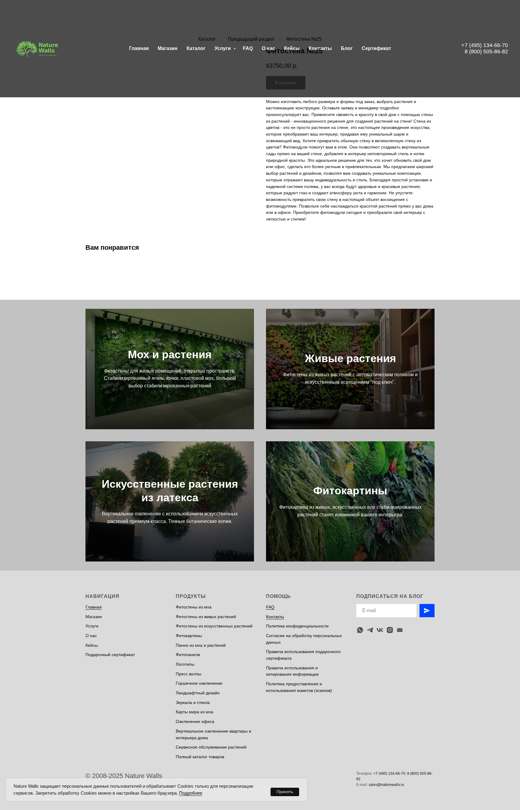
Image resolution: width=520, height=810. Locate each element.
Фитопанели (188, 654)
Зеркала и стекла (193, 702)
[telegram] (370, 630)
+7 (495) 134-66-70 (484, 45)
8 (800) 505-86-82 (486, 51)
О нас (268, 48)
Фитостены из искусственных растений (214, 626)
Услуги (223, 48)
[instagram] (390, 630)
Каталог (196, 48)
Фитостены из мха (194, 607)
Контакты (320, 48)
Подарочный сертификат (110, 654)
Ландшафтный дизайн (198, 692)
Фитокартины (350, 490)
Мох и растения (170, 354)
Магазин (168, 48)
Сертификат (376, 48)
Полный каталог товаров (200, 756)
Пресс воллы (188, 673)
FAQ (248, 48)
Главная (139, 48)
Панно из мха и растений (201, 645)
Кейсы (292, 48)
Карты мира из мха (194, 711)
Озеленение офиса (195, 721)
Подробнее (190, 793)
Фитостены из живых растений (206, 616)
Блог (347, 48)
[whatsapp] (360, 630)
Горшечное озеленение (199, 683)
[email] (400, 630)
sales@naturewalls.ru (386, 785)
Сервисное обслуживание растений (211, 747)
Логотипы (185, 664)
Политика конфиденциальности (297, 626)
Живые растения (350, 358)
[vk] (380, 630)
